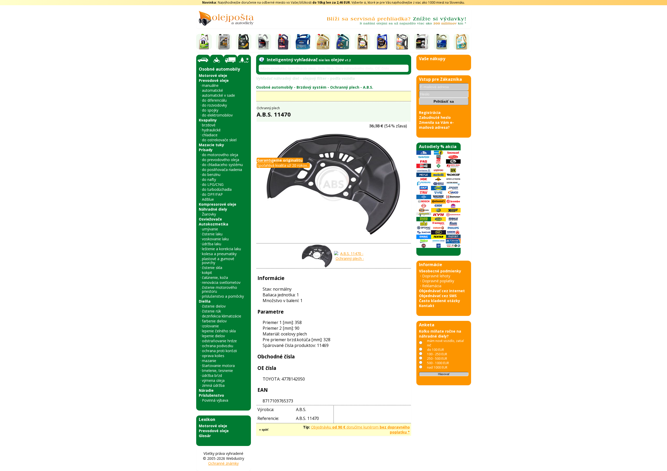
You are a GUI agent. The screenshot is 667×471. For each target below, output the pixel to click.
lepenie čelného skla (219, 330)
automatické (212, 90)
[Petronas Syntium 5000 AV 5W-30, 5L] (461, 42)
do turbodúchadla (217, 189)
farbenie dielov (214, 321)
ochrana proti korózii (219, 350)
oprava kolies (213, 355)
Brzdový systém (311, 87)
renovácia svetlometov (221, 282)
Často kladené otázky (439, 300)
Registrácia (430, 112)
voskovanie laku (215, 238)
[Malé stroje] (244, 60)
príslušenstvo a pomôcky (223, 296)
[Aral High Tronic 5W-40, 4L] (303, 42)
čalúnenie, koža (215, 277)
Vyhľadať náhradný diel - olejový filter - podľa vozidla (305, 78)
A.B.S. (368, 87)
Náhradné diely (213, 209)
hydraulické (211, 129)
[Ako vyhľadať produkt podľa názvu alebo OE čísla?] (261, 59)
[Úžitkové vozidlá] (230, 60)
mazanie (209, 360)
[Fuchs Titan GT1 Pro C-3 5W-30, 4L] (263, 42)
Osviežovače (210, 219)
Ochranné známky (223, 463)
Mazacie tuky (211, 144)
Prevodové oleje (214, 80)
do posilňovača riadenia (222, 169)
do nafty (209, 179)
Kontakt (426, 305)
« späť (263, 429)
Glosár (205, 435)
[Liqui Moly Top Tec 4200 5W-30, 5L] (224, 42)
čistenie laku (212, 233)
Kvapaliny (208, 120)
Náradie (206, 390)
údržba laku (211, 243)
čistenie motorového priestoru (219, 289)
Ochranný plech (344, 87)
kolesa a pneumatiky (219, 253)
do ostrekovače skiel (219, 139)
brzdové (208, 125)
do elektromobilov (217, 115)
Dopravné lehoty (436, 275)
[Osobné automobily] (203, 60)
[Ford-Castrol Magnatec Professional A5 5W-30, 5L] (342, 42)
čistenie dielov (214, 306)
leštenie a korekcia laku (221, 248)
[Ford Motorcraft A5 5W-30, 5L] (422, 42)
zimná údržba (213, 385)
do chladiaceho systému (222, 164)
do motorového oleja (220, 154)
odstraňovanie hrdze (219, 340)
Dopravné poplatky (438, 280)
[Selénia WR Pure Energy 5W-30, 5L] (243, 42)
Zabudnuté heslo (435, 117)
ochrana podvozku (217, 345)
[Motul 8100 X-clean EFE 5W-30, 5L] (283, 42)
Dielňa (205, 301)
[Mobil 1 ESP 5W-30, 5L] (204, 42)
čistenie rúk (211, 311)
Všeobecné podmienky (440, 270)
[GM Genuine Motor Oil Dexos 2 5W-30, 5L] (441, 42)
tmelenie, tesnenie (217, 370)
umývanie (210, 229)
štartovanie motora (218, 365)
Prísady (206, 149)
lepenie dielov (213, 335)
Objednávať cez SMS (438, 295)
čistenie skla (212, 267)
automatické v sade (218, 95)
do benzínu (211, 174)
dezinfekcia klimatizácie (221, 316)
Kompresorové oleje (217, 204)
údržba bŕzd (212, 375)
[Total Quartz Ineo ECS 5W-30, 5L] (362, 42)
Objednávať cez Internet (442, 290)
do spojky (210, 110)
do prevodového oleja (220, 159)
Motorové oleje (213, 75)
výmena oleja (213, 380)
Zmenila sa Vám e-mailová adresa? (436, 125)
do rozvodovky (214, 105)
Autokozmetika (213, 224)
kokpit (207, 272)
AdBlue (208, 199)
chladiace (210, 134)
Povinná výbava (215, 400)
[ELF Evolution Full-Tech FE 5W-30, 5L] (382, 42)
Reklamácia (431, 285)
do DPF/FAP (212, 194)
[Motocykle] (217, 60)
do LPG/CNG (213, 184)
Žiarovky (209, 214)
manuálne (210, 85)
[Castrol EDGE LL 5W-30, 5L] (323, 42)
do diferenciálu (214, 100)
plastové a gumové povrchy (218, 260)
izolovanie (210, 325)
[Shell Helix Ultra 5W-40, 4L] (402, 42)
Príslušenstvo (211, 395)
